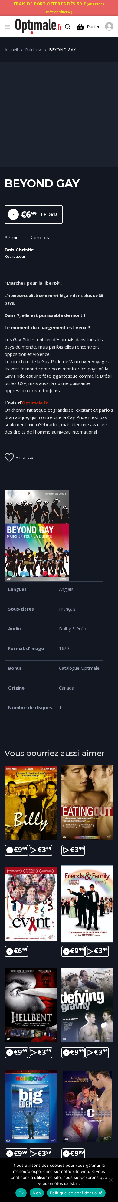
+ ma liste (24, 457)
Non (37, 1192)
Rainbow (33, 50)
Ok (21, 1192)
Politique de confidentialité (76, 1192)
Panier (93, 26)
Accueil (11, 50)
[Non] (110, 1180)
